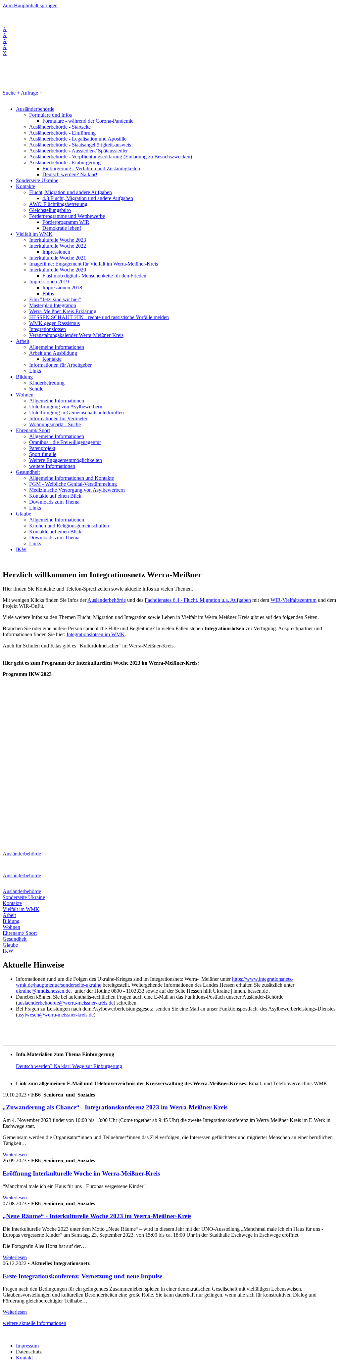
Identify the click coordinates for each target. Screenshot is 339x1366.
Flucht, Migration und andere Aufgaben (70, 192)
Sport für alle (42, 454)
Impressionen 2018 (62, 287)
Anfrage (31, 93)
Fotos (48, 293)
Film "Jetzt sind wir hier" (55, 299)
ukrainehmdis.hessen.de (43, 991)
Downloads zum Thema (54, 502)
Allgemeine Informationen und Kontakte (71, 478)
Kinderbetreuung (47, 383)
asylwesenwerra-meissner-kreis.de (56, 1014)
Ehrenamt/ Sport (33, 430)
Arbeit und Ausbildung (53, 353)
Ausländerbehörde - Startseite (60, 127)
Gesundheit (28, 472)
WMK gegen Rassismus (54, 323)
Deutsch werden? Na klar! (69, 174)
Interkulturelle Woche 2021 (57, 258)
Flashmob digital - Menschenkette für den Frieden (94, 275)
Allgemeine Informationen (56, 347)
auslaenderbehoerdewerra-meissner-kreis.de (66, 1003)
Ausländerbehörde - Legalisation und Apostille (77, 139)
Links (35, 371)
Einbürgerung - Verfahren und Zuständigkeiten (91, 168)
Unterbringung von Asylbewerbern (65, 406)
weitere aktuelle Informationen (34, 1323)
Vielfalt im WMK (34, 234)
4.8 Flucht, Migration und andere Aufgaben (87, 198)
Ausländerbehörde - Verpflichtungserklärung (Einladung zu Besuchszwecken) (110, 156)
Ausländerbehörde (35, 109)
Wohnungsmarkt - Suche (55, 424)
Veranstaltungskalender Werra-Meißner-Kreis (76, 335)
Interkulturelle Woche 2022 (57, 246)
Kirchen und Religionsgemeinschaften (69, 525)
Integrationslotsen (47, 329)
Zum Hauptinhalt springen (30, 5)
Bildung (24, 377)
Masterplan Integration (52, 305)
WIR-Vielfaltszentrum (293, 600)
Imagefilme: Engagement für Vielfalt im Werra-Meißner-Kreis (93, 264)
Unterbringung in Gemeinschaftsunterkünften (76, 412)
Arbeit (22, 341)
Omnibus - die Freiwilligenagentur (65, 442)
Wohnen (24, 394)
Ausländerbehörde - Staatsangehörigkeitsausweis (80, 144)
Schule (36, 389)
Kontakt (24, 1357)
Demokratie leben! (61, 228)
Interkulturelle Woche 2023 (57, 240)
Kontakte (25, 186)
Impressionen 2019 (49, 281)
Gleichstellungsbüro (50, 210)
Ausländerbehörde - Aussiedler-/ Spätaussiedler (78, 150)
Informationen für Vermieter (58, 418)
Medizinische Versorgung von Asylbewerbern (77, 490)
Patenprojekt (42, 448)
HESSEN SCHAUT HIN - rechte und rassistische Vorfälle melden (99, 317)
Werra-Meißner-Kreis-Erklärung (62, 311)
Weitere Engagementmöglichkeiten (65, 460)
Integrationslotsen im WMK (96, 634)
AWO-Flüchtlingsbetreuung (58, 204)
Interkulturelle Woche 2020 (57, 269)
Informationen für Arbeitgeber (60, 365)
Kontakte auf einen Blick (55, 496)
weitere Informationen (52, 466)
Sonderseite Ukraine (37, 180)
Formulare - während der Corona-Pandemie (87, 121)
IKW (21, 549)
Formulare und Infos (50, 115)
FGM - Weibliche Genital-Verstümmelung (73, 484)
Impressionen (56, 252)
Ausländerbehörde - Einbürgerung (65, 162)
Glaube (23, 514)
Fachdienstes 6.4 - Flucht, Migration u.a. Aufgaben (198, 600)
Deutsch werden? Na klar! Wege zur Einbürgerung (69, 1066)
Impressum (27, 1345)
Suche (11, 93)
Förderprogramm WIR (65, 222)
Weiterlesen (15, 1154)
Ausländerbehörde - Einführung (62, 133)
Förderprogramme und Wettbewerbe (67, 216)
